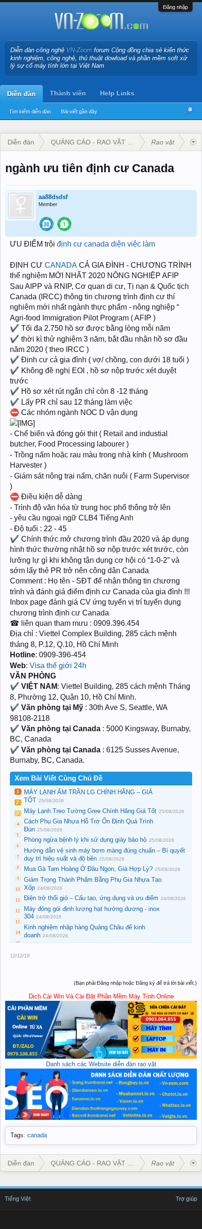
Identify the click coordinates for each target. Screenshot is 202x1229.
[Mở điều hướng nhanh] (193, 142)
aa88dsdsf (53, 196)
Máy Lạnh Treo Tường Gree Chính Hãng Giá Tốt (90, 810)
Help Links (117, 93)
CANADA (61, 265)
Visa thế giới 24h (58, 666)
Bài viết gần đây (79, 111)
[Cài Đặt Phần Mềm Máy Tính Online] (101, 1056)
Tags (16, 1135)
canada (37, 1135)
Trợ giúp (186, 1199)
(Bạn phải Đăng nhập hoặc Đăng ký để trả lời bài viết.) (135, 983)
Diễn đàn (21, 93)
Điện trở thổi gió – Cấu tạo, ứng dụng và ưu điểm (91, 898)
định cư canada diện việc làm (106, 244)
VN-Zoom (79, 50)
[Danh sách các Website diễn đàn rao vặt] (101, 1117)
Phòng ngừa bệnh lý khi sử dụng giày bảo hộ (85, 839)
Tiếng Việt (18, 1199)
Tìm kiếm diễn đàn (30, 111)
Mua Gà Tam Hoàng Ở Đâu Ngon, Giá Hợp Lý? (88, 868)
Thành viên (68, 93)
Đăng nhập (175, 7)
